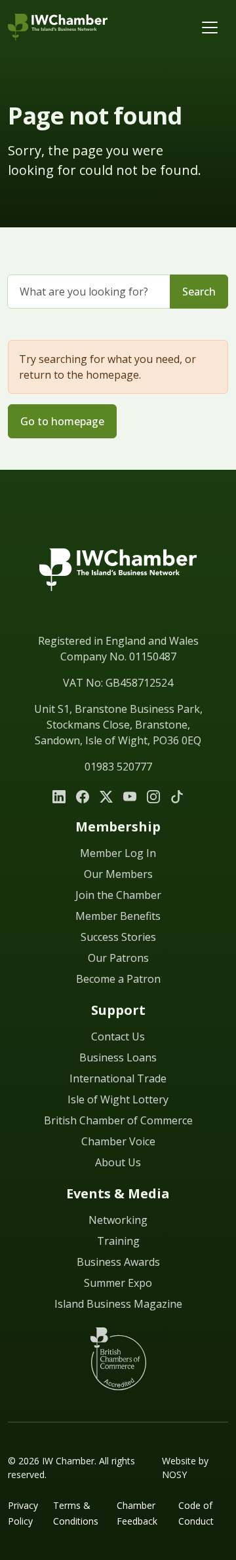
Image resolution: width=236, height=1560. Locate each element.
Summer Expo (118, 1283)
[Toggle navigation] (209, 27)
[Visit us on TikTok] (177, 796)
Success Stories (118, 937)
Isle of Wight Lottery (118, 1099)
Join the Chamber (118, 895)
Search (199, 291)
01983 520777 (118, 766)
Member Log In (118, 853)
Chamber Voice (118, 1141)
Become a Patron (118, 979)
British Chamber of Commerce (118, 1120)
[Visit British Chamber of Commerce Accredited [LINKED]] (118, 1358)
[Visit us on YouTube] (129, 796)
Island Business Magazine (118, 1304)
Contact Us (118, 1036)
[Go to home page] (118, 585)
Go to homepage (62, 421)
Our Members (118, 874)
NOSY (174, 1474)
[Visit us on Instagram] (153, 796)
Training (118, 1241)
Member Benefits (118, 916)
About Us (118, 1162)
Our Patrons (118, 958)
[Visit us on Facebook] (82, 796)
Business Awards (118, 1262)
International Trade (118, 1078)
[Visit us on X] (106, 796)
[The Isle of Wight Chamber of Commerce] (58, 27)
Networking (118, 1220)
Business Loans (118, 1057)
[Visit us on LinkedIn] (59, 796)
